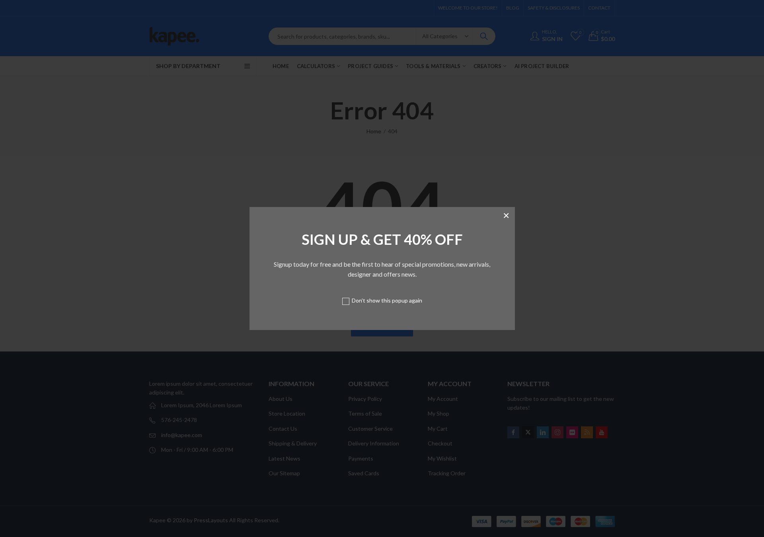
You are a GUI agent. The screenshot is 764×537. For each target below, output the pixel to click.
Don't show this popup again (387, 300)
